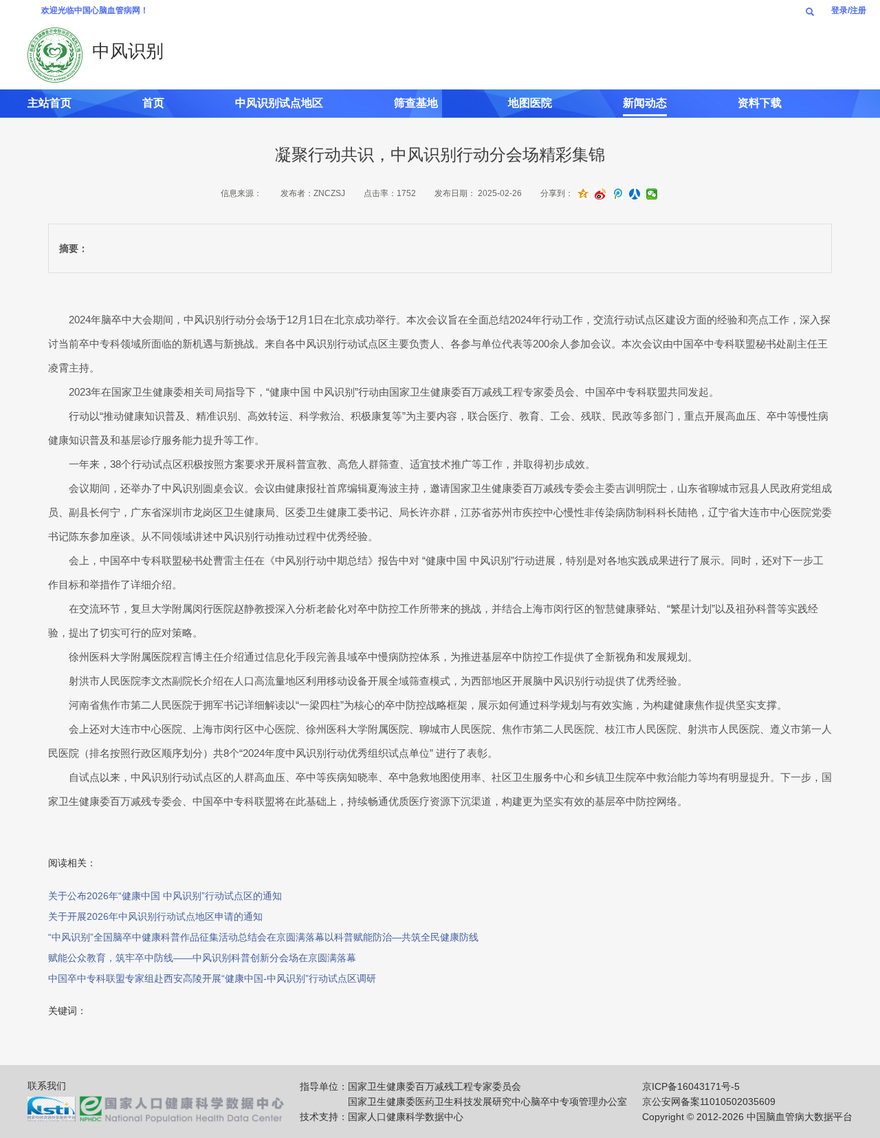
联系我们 (47, 1085)
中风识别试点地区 (279, 103)
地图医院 (530, 103)
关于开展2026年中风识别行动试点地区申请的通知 (155, 916)
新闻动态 (645, 103)
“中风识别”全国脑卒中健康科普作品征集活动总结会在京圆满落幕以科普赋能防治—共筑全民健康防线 (263, 937)
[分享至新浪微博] (600, 194)
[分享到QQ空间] (583, 194)
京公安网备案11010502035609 (709, 1101)
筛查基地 (416, 103)
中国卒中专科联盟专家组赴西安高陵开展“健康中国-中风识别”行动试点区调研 (212, 978)
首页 (153, 103)
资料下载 (760, 103)
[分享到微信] (651, 194)
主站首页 (50, 103)
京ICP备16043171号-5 (691, 1086)
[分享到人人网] (634, 194)
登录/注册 (848, 10)
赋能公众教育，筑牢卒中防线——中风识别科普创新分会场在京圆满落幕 (202, 957)
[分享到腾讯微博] (617, 194)
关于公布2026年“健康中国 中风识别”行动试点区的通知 (165, 895)
